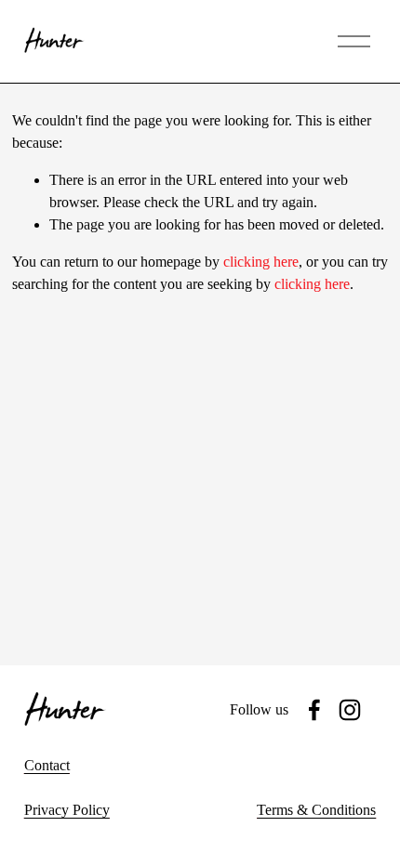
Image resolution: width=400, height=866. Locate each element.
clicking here (261, 261)
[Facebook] (314, 710)
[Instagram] (350, 710)
